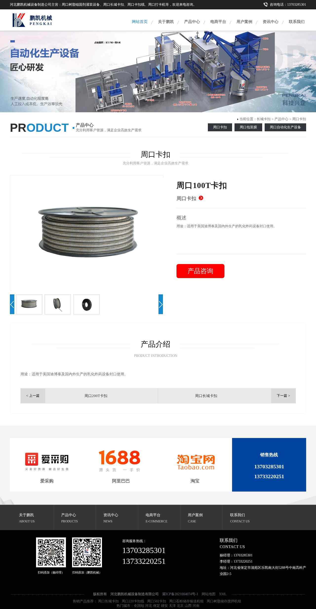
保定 (156, 606)
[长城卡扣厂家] (18, 20)
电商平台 (153, 515)
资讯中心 (270, 21)
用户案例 (244, 21)
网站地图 (209, 594)
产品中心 (192, 21)
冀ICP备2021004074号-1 (180, 594)
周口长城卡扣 (206, 396)
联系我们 (297, 21)
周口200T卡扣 (95, 396)
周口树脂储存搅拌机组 (224, 601)
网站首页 (140, 21)
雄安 (164, 606)
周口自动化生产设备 (285, 127)
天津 (172, 606)
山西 (188, 606)
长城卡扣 (264, 119)
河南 (196, 606)
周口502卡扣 (156, 601)
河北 (148, 606)
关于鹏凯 (166, 21)
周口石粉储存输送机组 (186, 601)
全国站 (139, 606)
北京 (180, 606)
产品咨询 (200, 271)
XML (222, 594)
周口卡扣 (299, 119)
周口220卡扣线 (133, 601)
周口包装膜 (248, 127)
